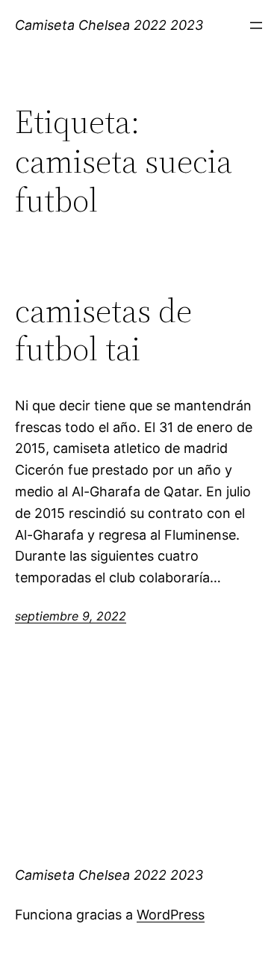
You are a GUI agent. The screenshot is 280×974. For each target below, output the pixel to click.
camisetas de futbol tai (103, 330)
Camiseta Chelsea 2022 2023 (109, 25)
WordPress (171, 914)
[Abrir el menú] (256, 25)
